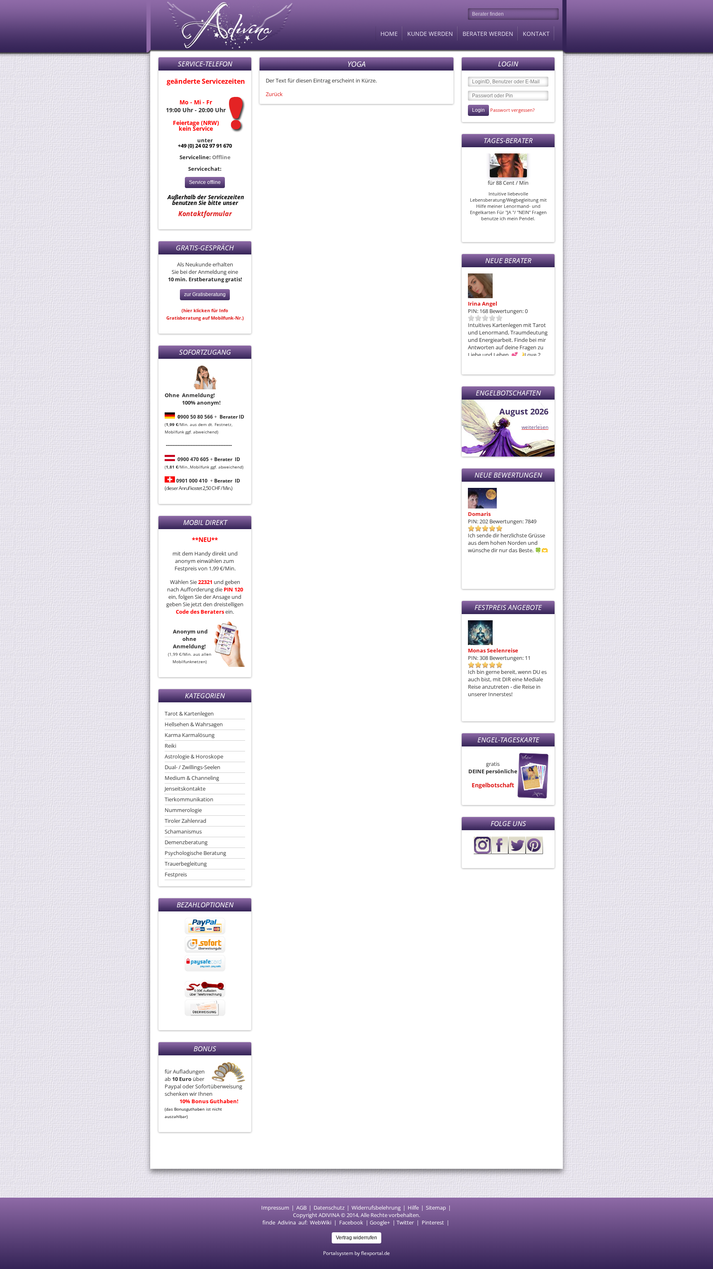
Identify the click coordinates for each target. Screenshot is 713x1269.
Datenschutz (329, 1207)
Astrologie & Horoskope (194, 756)
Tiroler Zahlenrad (185, 820)
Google (378, 1222)
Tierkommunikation (189, 799)
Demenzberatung (186, 842)
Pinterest (433, 1222)
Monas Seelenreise (493, 650)
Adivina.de (222, 24)
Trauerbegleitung (186, 863)
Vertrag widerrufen (356, 1238)
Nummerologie (183, 810)
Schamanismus (183, 831)
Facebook (351, 1222)
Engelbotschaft (493, 785)
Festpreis (176, 874)
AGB (301, 1207)
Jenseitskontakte (185, 788)
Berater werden (488, 34)
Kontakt (536, 34)
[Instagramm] (482, 852)
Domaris (479, 514)
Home (389, 34)
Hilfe (413, 1207)
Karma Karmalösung (190, 735)
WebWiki (320, 1222)
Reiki (170, 745)
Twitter (405, 1222)
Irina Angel (482, 303)
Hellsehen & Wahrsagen (194, 724)
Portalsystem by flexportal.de (356, 1253)
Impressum (275, 1207)
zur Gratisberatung (205, 294)
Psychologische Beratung (195, 853)
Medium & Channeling (192, 778)
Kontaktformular (205, 213)
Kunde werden (430, 34)
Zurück (274, 94)
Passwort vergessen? (512, 110)
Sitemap (436, 1207)
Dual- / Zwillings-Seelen (192, 767)
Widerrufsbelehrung (376, 1207)
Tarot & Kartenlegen (189, 713)
